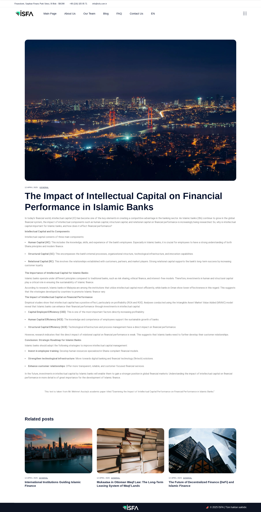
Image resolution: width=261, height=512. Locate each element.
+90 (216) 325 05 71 (78, 4)
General (44, 187)
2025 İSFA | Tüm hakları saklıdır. (229, 507)
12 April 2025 (31, 187)
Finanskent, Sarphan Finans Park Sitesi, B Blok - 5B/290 (39, 4)
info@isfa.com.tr (99, 4)
